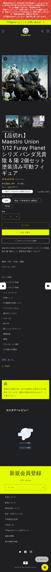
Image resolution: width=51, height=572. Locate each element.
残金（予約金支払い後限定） (27, 200)
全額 (6, 200)
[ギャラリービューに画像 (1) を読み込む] (12, 122)
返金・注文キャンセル (14, 514)
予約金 (7, 206)
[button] (3, 31)
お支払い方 (9, 525)
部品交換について (12, 508)
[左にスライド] (2, 122)
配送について (10, 503)
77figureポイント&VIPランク (17, 530)
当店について (10, 497)
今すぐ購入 (25, 232)
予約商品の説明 (11, 519)
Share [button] (7, 366)
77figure (22, 567)
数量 (3, 212)
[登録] (43, 487)
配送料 (10, 187)
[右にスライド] (48, 122)
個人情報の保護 (11, 541)
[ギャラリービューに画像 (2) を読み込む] (25, 122)
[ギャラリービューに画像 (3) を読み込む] (39, 122)
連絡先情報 (9, 536)
